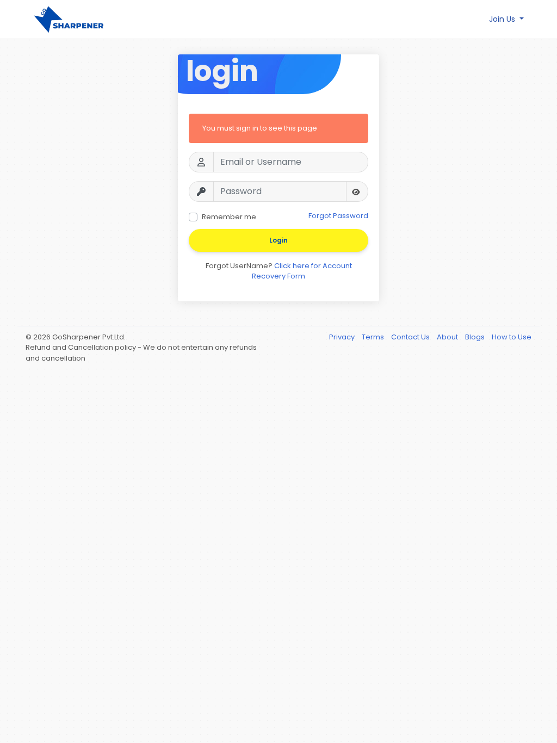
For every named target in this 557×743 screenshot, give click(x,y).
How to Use (511, 337)
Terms (374, 337)
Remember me (229, 217)
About (448, 337)
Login (278, 240)
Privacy (342, 337)
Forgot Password (338, 215)
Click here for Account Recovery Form (302, 271)
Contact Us (411, 337)
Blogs (475, 337)
